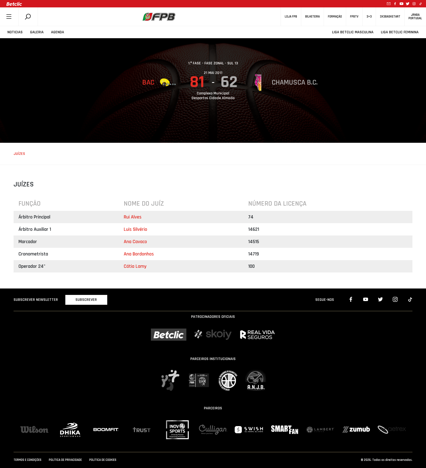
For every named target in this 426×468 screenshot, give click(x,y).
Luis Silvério (135, 229)
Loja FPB (291, 17)
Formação (335, 17)
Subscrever (86, 299)
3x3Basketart (390, 17)
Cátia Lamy (135, 266)
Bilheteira (312, 17)
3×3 (369, 17)
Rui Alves (133, 217)
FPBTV (354, 17)
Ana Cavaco (135, 241)
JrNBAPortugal (415, 16)
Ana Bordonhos (139, 254)
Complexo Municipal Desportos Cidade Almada (213, 95)
